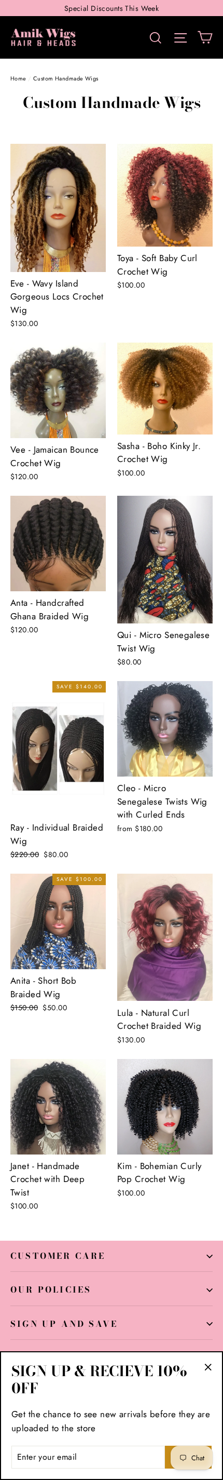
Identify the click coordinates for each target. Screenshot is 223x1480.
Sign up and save (64, 1324)
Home (18, 78)
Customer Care (58, 1256)
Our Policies (50, 1289)
